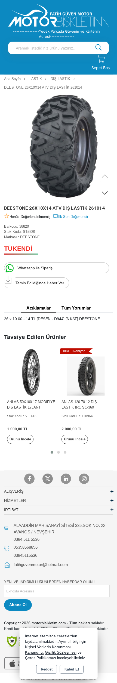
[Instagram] (84, 479)
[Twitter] (47, 479)
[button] (105, 193)
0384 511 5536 (26, 539)
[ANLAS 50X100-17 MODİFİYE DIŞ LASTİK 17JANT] (31, 372)
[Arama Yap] (98, 48)
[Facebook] (29, 479)
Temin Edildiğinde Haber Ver (40, 283)
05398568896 (26, 547)
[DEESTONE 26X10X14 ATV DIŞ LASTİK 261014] (58, 146)
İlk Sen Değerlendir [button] (73, 217)
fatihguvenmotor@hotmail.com (41, 564)
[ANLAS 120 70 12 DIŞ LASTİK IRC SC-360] (85, 372)
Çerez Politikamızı (40, 658)
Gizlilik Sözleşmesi (60, 652)
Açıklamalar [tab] (38, 308)
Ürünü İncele (20, 439)
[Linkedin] (66, 479)
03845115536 (25, 555)
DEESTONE (30, 237)
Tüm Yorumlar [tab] (76, 308)
